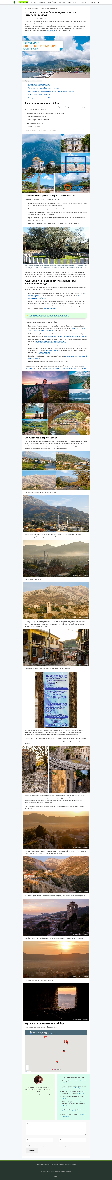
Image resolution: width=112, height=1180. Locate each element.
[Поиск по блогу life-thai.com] (98, 2)
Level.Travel (65, 1116)
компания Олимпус (50, 308)
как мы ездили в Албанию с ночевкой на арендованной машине (66, 336)
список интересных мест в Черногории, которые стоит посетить (65, 368)
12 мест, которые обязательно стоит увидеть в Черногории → (49, 315)
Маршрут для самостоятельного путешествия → (50, 341)
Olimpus (64, 1105)
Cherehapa (75, 1111)
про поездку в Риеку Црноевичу (43, 330)
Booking (77, 1088)
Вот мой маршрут (44, 352)
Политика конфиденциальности (63, 1171)
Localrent (81, 1093)
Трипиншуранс (66, 1111)
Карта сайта (50, 1171)
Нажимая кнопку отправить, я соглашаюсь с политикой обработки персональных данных (52, 1146)
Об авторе (43, 1171)
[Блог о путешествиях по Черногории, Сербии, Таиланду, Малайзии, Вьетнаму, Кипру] (14, 2)
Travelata (81, 1114)
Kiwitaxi (64, 1098)
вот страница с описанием (52, 350)
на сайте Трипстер (63, 306)
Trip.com (64, 1082)
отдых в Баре (51, 30)
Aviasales (83, 1081)
